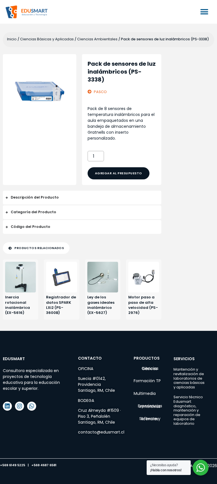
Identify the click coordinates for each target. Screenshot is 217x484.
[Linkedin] (7, 406)
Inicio (12, 39)
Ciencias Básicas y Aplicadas (47, 39)
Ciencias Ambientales (97, 39)
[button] (36, 248)
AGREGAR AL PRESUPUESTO (118, 173)
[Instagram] (19, 406)
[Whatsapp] (31, 406)
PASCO (100, 91)
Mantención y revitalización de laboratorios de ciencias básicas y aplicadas (189, 378)
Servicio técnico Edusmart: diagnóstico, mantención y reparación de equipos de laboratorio (188, 410)
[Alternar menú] (204, 12)
